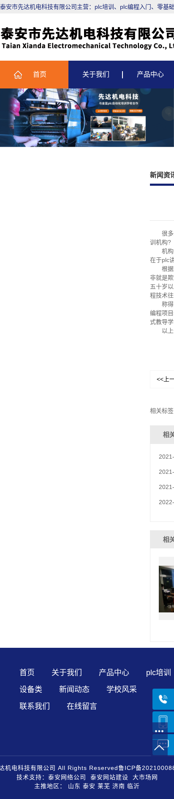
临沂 (133, 786)
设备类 (30, 689)
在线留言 (82, 706)
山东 (74, 786)
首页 (39, 74)
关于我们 (95, 74)
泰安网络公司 (67, 777)
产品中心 (114, 672)
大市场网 (145, 777)
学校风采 (121, 689)
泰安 (89, 786)
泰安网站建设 (109, 777)
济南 (118, 786)
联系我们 (34, 706)
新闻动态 (74, 689)
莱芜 (104, 786)
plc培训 (158, 672)
